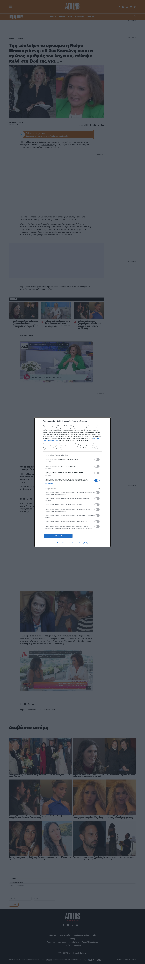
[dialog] (72, 482)
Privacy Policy (83, 543)
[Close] (107, 421)
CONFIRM (58, 536)
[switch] (97, 459)
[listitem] (72, 455)
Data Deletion (61, 543)
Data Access (72, 543)
